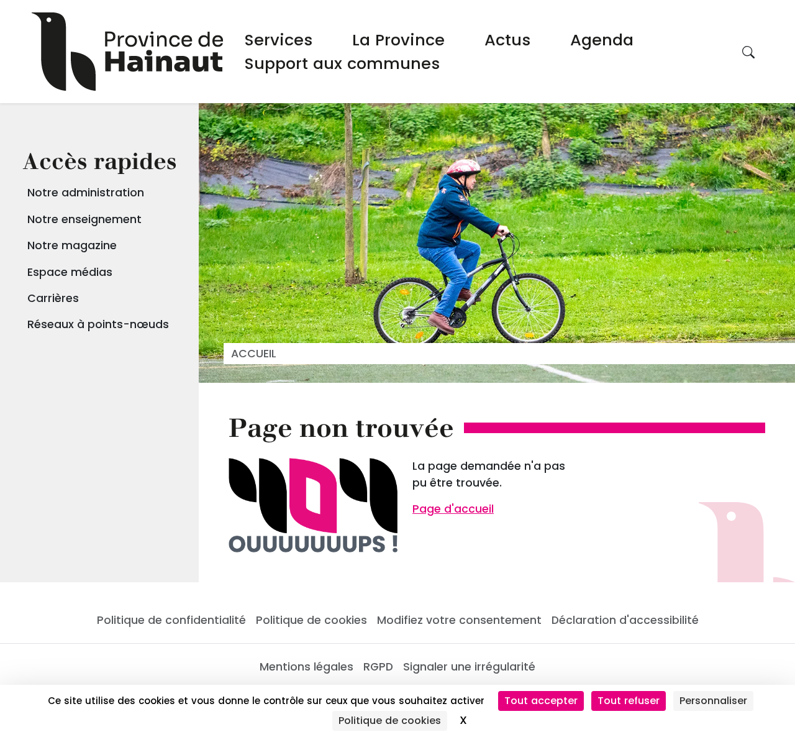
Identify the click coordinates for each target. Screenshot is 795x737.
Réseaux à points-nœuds (98, 324)
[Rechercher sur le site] (748, 51)
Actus (507, 40)
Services (278, 40)
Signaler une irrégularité (469, 666)
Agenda (602, 40)
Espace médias (69, 272)
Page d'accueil (453, 508)
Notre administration (85, 192)
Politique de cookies (311, 620)
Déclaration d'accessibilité (625, 620)
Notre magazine (72, 245)
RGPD (378, 666)
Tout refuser (628, 701)
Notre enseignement (84, 219)
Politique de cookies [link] (389, 720)
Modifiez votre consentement (459, 620)
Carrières (53, 298)
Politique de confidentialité (171, 620)
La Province (398, 40)
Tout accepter (541, 701)
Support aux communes (342, 63)
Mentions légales (306, 666)
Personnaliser (713, 701)
